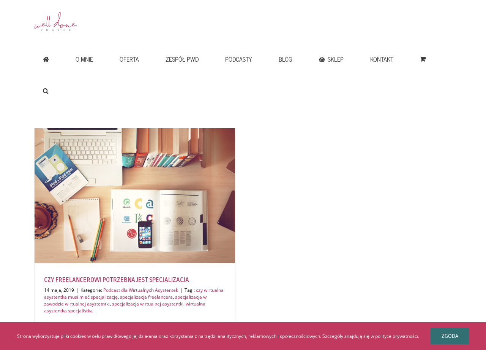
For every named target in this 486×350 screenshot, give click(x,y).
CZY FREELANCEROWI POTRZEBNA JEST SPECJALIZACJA (116, 279)
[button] (45, 91)
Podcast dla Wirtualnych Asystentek (140, 290)
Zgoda (450, 335)
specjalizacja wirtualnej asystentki (147, 304)
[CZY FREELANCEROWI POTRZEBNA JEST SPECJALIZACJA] (135, 195)
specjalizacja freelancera (146, 297)
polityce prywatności (396, 336)
